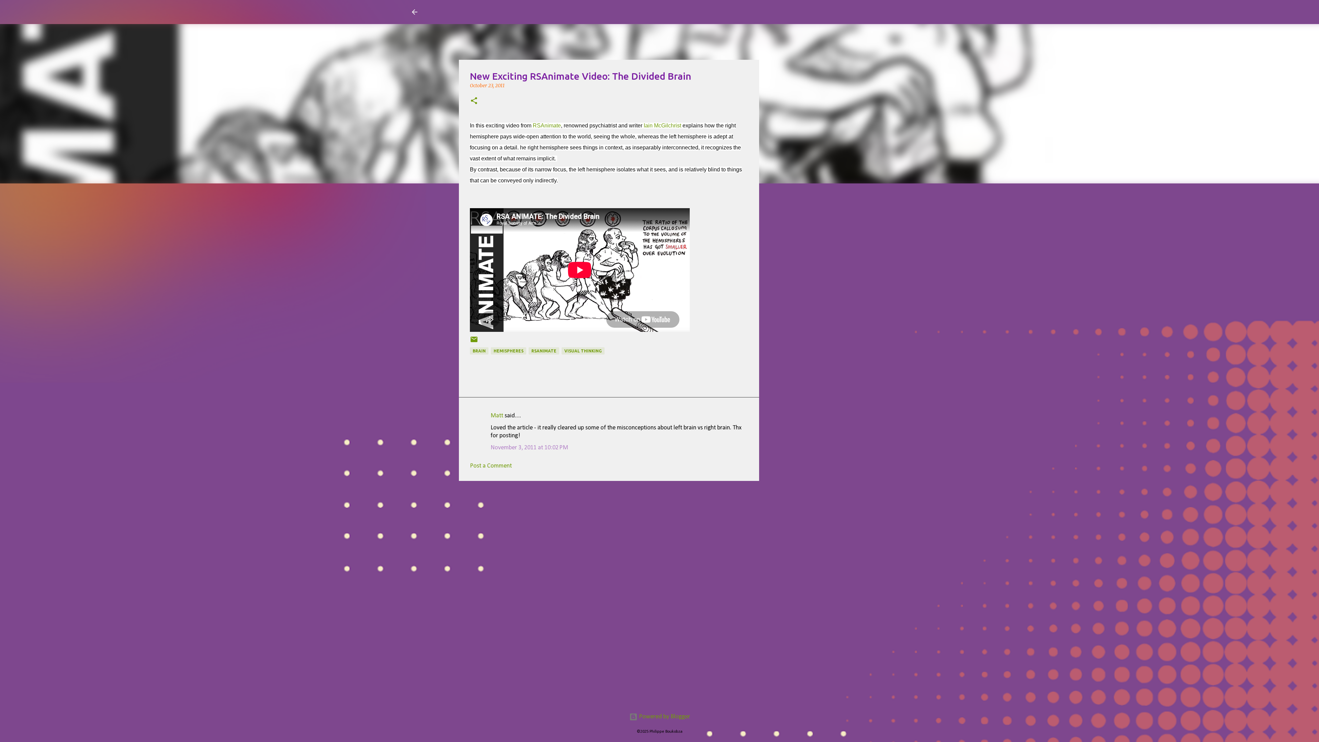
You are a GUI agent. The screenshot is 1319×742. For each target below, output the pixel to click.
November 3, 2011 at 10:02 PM (529, 448)
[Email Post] (474, 342)
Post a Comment (491, 466)
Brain (479, 351)
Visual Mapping (463, 11)
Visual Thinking (583, 351)
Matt (497, 416)
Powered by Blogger (664, 716)
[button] (474, 101)
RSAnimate (547, 125)
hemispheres (508, 351)
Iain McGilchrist (662, 125)
